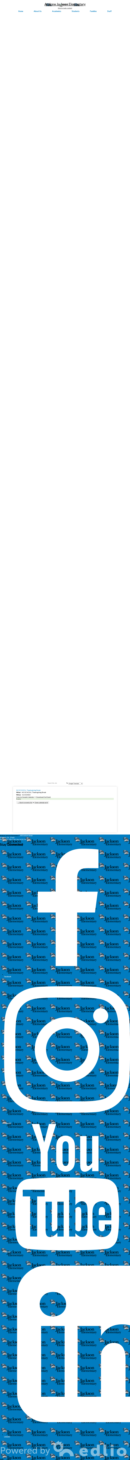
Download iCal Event (43, 797)
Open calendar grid (41, 802)
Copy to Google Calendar (25, 797)
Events (18, 799)
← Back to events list (25, 802)
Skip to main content (65, 8)
